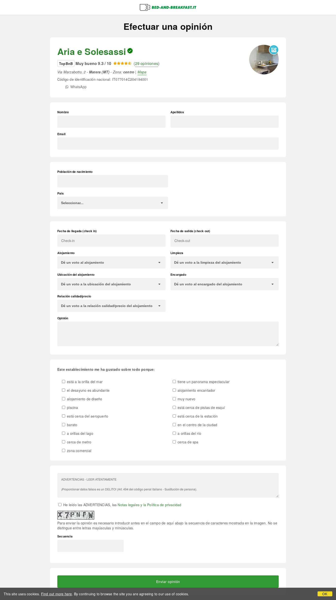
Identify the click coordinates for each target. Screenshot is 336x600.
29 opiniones (146, 63)
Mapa (142, 71)
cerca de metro (78, 441)
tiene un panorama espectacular (203, 381)
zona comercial (78, 450)
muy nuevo (186, 398)
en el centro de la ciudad (197, 424)
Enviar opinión (168, 581)
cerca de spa (188, 441)
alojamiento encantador (196, 390)
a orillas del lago (79, 433)
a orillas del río (189, 433)
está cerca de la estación (197, 416)
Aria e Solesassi (91, 51)
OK (324, 593)
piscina (72, 407)
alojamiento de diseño (84, 398)
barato (71, 424)
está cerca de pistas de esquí (201, 407)
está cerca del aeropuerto (87, 416)
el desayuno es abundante (87, 390)
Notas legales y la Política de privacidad (149, 504)
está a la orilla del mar (84, 381)
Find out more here (56, 593)
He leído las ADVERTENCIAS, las (122, 504)
